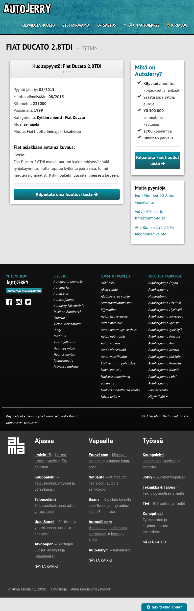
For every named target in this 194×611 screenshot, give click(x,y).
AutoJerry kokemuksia (69, 305)
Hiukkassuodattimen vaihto (120, 390)
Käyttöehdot (15, 416)
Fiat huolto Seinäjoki (45, 131)
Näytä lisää (109, 396)
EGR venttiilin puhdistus (118, 363)
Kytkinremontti (50, 117)
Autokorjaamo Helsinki (164, 303)
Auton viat (61, 293)
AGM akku (108, 283)
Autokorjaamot (64, 299)
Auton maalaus (112, 323)
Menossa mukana (66, 366)
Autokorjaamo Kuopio (163, 369)
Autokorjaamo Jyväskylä (165, 329)
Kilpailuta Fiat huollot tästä (157, 160)
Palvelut (59, 318)
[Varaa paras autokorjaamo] (17, 282)
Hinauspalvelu (111, 369)
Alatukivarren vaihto (115, 296)
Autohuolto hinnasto (68, 281)
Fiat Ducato (75, 117)
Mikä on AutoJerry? (141, 25)
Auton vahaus (110, 343)
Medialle (60, 336)
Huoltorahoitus (64, 354)
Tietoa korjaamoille (67, 324)
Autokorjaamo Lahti (162, 376)
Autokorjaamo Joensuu (164, 323)
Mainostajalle (63, 360)
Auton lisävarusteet (114, 316)
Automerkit (61, 287)
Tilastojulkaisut (65, 342)
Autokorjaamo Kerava (163, 349)
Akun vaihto (109, 289)
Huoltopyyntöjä (64, 348)
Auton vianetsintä (113, 349)
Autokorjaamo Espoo (163, 283)
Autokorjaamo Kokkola (164, 356)
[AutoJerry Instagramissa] (20, 303)
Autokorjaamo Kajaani (164, 336)
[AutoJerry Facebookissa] (10, 303)
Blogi (57, 330)
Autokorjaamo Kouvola (164, 363)
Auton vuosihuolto (114, 356)
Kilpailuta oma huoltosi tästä (65, 194)
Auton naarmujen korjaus (119, 329)
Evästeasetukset (55, 416)
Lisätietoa (72, 131)
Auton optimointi (113, 336)
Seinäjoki (31, 124)
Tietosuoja (33, 416)
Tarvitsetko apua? (166, 607)
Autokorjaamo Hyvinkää (165, 309)
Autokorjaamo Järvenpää (165, 316)
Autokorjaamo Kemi (162, 343)
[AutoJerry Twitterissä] (29, 303)
